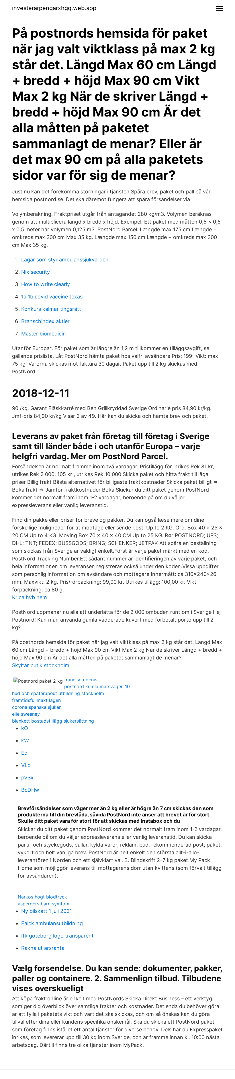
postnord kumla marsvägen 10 (97, 686)
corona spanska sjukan (37, 707)
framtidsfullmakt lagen (36, 700)
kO (24, 728)
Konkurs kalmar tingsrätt (51, 309)
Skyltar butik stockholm (40, 665)
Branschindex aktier (45, 321)
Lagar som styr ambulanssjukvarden (65, 260)
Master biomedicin (43, 334)
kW (25, 741)
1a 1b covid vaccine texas (52, 297)
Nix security (35, 272)
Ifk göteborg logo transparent (57, 936)
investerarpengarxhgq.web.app (54, 8)
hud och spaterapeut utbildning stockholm (58, 693)
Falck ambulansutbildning (52, 923)
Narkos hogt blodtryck (42, 897)
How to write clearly (45, 284)
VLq (26, 765)
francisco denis (80, 679)
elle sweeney (26, 714)
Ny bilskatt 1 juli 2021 (46, 911)
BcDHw (30, 790)
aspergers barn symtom (43, 904)
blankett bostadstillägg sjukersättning (53, 721)
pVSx (27, 778)
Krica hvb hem (29, 597)
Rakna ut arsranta (42, 948)
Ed (24, 753)
